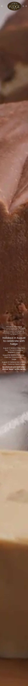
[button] (26, 6)
